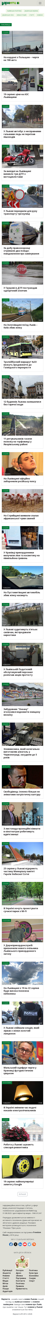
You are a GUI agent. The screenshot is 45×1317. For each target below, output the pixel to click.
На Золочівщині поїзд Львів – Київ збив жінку (20, 326)
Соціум (32, 1278)
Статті (31, 15)
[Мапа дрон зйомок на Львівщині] (22, 1262)
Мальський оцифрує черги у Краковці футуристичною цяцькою (20, 1070)
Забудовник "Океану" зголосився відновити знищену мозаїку (22, 712)
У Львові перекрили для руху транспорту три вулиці (20, 212)
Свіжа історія (21, 15)
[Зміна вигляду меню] (40, 3)
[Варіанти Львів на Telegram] (29, 1244)
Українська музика (31, 11)
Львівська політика (14, 11)
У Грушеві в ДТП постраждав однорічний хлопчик (20, 289)
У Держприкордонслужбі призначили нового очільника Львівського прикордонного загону (21, 949)
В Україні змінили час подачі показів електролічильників (20, 1109)
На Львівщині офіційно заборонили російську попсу (20, 480)
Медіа (5, 1281)
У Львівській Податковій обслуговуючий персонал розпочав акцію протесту (18, 672)
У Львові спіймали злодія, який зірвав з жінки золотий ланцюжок (21, 1030)
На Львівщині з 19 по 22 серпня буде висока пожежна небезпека (21, 991)
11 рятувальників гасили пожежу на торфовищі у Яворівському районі (18, 441)
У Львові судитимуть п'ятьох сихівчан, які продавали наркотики (20, 632)
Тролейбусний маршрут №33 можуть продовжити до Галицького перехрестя (20, 364)
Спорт (32, 1281)
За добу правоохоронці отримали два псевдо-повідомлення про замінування (21, 251)
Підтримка (21, 1278)
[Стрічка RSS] (34, 1244)
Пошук (6, 1288)
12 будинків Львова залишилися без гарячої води (22, 403)
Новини (40, 15)
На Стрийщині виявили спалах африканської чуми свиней (21, 517)
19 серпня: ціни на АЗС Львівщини (16, 96)
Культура (33, 1273)
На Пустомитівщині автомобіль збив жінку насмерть (22, 594)
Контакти (20, 1281)
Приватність (21, 1288)
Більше (22, 1194)
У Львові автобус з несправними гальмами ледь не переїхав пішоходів (22, 134)
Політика (20, 1283)
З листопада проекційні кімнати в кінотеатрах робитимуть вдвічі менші (22, 831)
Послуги (19, 1270)
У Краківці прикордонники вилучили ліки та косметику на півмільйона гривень (22, 555)
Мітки (5, 1283)
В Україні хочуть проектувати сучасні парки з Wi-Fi (21, 910)
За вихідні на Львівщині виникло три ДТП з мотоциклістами (17, 174)
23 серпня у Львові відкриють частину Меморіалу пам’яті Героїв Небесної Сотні (21, 871)
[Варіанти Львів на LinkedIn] (20, 1244)
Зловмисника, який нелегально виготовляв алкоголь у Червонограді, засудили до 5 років (22, 753)
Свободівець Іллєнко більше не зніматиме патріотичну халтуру (22, 793)
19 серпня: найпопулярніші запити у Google (19, 1183)
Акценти (7, 1273)
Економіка (33, 1275)
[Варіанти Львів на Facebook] (11, 1244)
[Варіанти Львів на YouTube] (25, 1244)
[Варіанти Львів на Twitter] (15, 1244)
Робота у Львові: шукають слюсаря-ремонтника (19, 1146)
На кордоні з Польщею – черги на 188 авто (21, 59)
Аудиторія (7, 1291)
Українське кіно (8, 15)
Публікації (7, 1270)
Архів (5, 1286)
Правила (20, 1286)
